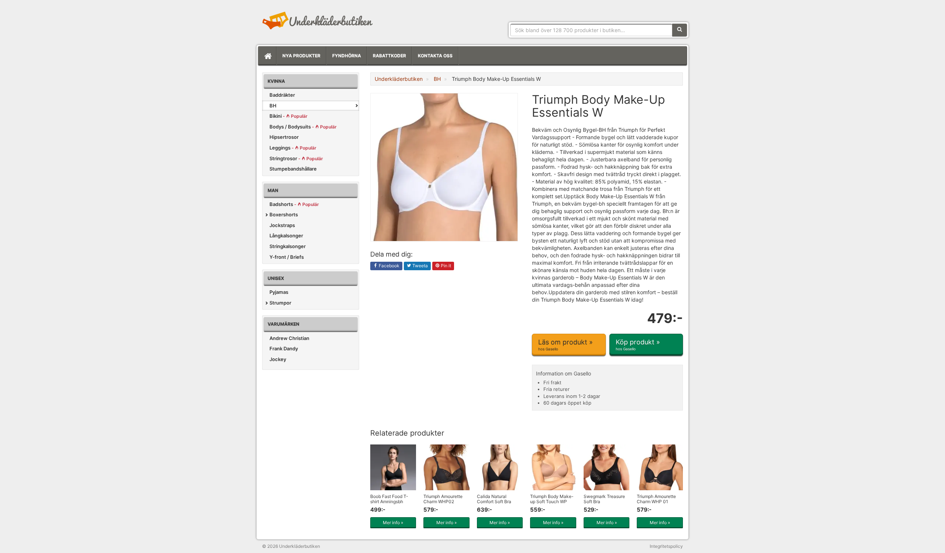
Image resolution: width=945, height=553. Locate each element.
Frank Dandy (283, 348)
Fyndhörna (346, 55)
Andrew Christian (289, 338)
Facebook (388, 265)
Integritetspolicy (666, 546)
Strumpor (280, 303)
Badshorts (294, 204)
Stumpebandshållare (293, 169)
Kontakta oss (435, 55)
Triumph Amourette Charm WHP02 (443, 499)
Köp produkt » (638, 344)
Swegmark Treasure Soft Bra (604, 499)
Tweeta (419, 265)
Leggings (292, 148)
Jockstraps (282, 225)
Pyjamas (278, 292)
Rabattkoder (389, 55)
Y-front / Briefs (286, 257)
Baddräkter (282, 95)
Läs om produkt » (565, 344)
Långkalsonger (286, 235)
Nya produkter (301, 55)
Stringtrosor (296, 158)
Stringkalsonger (287, 246)
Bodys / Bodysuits (303, 127)
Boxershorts (283, 214)
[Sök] (679, 30)
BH (272, 106)
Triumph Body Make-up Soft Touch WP (552, 499)
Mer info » (393, 522)
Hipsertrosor (284, 137)
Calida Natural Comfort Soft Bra (494, 499)
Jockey (277, 359)
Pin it (445, 265)
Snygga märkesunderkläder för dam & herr (317, 20)
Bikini (288, 116)
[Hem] (267, 56)
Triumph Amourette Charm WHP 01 (656, 499)
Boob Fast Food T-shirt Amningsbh (389, 499)
